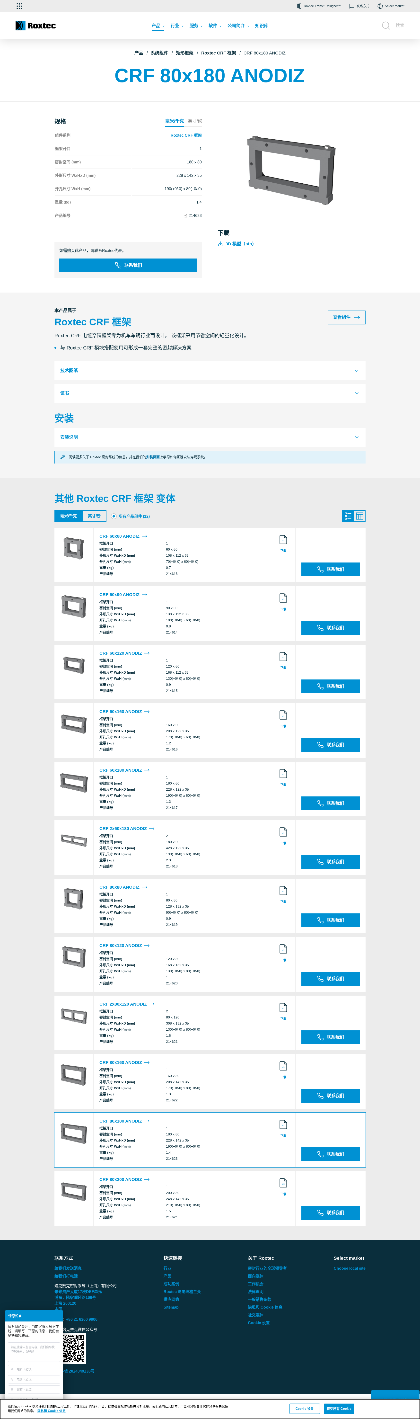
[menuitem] (158, 27)
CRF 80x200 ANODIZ (120, 1179)
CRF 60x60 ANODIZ (119, 536)
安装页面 (153, 457)
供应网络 (171, 1299)
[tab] (210, 370)
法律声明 (255, 1292)
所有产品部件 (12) (134, 516)
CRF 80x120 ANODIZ (120, 945)
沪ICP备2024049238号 (74, 1371)
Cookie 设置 (259, 1323)
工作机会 (255, 1284)
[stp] (283, 544)
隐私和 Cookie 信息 (265, 1307)
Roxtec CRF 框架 (218, 53)
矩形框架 (184, 53)
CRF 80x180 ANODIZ (120, 1121)
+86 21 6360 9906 (81, 1319)
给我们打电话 (66, 1276)
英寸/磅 (195, 121)
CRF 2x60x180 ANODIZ (123, 828)
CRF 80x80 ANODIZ (119, 887)
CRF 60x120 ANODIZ (120, 653)
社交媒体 (255, 1315)
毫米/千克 (174, 121)
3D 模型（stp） (241, 243)
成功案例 (171, 1284)
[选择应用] (19, 6)
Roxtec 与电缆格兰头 (182, 1292)
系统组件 (159, 53)
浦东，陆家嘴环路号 (75, 1297)
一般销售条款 (259, 1299)
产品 (138, 53)
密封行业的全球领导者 (267, 1268)
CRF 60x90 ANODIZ (119, 594)
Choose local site (350, 1268)
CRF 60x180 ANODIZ (120, 770)
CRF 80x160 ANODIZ (120, 1062)
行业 (167, 1268)
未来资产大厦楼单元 (78, 1292)
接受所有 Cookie (339, 1408)
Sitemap (171, 1307)
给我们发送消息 (68, 1268)
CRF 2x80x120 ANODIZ (123, 1004)
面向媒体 (255, 1276)
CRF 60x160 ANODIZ (120, 711)
